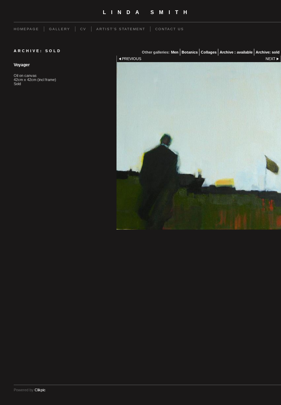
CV (83, 29)
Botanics (190, 52)
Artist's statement (120, 29)
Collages (209, 52)
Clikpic (40, 390)
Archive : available (236, 52)
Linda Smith (147, 12)
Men (175, 52)
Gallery (59, 29)
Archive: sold (268, 52)
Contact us (169, 29)
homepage (26, 29)
